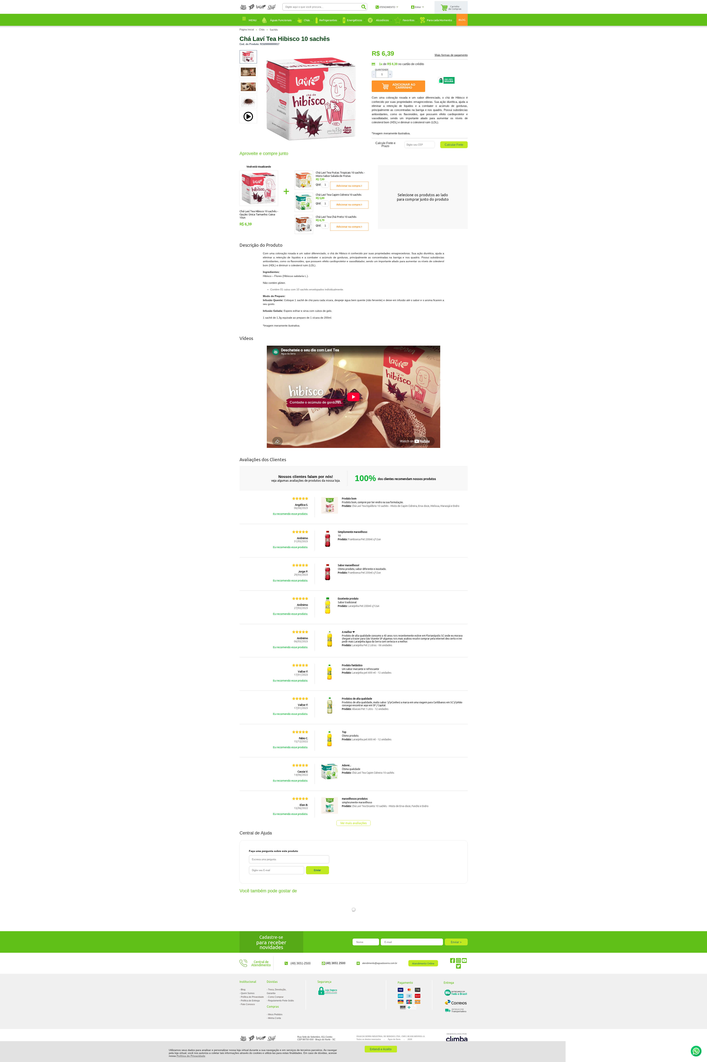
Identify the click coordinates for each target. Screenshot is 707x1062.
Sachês (274, 29)
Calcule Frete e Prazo (385, 145)
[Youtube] (464, 960)
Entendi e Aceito (381, 1049)
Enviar (317, 870)
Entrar (418, 7)
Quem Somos (247, 993)
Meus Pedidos (275, 1014)
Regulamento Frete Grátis (281, 1000)
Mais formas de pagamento (451, 55)
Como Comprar (276, 997)
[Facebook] (452, 960)
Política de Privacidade (191, 1055)
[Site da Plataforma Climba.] (457, 1038)
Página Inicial (247, 29)
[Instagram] (458, 960)
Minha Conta (274, 1018)
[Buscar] (363, 6)
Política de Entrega (250, 1000)
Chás (262, 29)
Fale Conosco (248, 1004)
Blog (243, 989)
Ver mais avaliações (353, 823)
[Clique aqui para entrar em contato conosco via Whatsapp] (696, 1051)
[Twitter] (458, 966)
